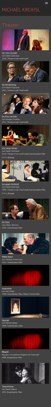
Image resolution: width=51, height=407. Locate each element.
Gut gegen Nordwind (10, 184)
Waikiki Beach (7, 256)
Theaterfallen (8, 386)
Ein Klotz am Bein (9, 116)
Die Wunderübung (9, 84)
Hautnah (5, 320)
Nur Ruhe (6, 222)
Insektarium (7, 288)
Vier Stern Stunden (9, 53)
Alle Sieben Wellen (9, 148)
